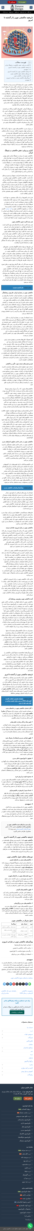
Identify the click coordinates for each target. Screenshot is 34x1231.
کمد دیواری (9, 208)
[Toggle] (2, 1031)
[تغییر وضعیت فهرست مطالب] (29, 62)
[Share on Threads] (20, 984)
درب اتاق (29, 12)
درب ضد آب (5, 12)
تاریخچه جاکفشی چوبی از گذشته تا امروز (19, 67)
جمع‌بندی (27, 80)
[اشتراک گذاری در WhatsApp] (29, 984)
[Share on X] (23, 984)
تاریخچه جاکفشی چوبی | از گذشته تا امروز (19, 71)
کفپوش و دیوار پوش (27, 1071)
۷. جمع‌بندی (27, 69)
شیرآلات (30, 1037)
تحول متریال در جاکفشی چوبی (22, 76)
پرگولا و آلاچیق (28, 1061)
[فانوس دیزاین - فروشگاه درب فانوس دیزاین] (17, 7)
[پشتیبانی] (30, 1225)
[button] (31, 7)
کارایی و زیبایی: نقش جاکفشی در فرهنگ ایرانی (17, 65)
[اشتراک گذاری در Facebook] (26, 984)
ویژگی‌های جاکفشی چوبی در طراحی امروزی (18, 78)
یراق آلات (30, 1075)
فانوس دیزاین (6, 1228)
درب (31, 1031)
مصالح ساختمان (28, 1047)
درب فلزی (17, 12)
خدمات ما (30, 1027)
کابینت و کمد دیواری (27, 1068)
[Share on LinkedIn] (10, 984)
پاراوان (31, 1058)
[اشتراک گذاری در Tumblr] (7, 984)
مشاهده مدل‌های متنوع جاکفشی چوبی (22, 978)
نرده (31, 1054)
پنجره (31, 1064)
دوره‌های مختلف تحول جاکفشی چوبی (20, 73)
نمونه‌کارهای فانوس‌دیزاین (23, 829)
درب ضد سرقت (23, 12)
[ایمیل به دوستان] (17, 984)
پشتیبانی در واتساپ (17, 1012)
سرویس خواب (28, 1034)
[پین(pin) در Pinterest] (13, 984)
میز (32, 1051)
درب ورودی (11, 12)
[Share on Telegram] (4, 984)
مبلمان (31, 1044)
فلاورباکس (30, 1041)
